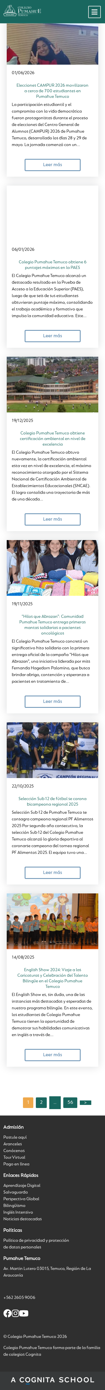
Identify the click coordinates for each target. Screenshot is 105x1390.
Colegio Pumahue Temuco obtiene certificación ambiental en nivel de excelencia (52, 439)
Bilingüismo (14, 1206)
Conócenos (14, 1151)
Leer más (52, 164)
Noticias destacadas (22, 1219)
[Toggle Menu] (94, 12)
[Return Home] (22, 10)
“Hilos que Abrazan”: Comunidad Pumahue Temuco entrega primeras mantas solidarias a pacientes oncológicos (52, 625)
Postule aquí (15, 1137)
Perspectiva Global (21, 1199)
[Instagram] (15, 1314)
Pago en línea (16, 1164)
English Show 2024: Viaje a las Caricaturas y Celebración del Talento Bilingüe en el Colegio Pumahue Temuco (52, 978)
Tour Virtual (14, 1157)
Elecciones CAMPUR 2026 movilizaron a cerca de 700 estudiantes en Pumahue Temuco (52, 91)
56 (70, 1102)
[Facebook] (7, 1314)
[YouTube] (24, 1314)
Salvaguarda (15, 1192)
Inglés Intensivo (18, 1212)
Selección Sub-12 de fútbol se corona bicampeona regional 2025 (52, 802)
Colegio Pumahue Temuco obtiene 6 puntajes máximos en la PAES (53, 265)
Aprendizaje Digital (21, 1186)
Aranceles (12, 1144)
